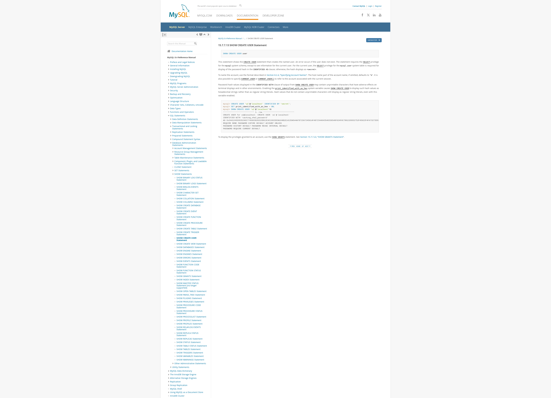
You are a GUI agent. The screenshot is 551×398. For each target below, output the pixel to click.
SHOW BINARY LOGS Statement (191, 183)
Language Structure (179, 101)
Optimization (176, 97)
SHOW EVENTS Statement (188, 261)
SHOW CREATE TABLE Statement (191, 228)
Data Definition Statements (185, 119)
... (244, 38)
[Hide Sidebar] (164, 35)
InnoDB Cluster (177, 396)
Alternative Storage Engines (183, 378)
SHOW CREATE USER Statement (186, 239)
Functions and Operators (182, 112)
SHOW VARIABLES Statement (190, 356)
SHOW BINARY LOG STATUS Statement (189, 178)
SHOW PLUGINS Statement (189, 298)
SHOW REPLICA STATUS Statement (187, 334)
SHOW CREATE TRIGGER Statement (187, 233)
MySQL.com (204, 15)
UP (303, 146)
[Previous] (197, 34)
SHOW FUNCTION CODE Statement (187, 265)
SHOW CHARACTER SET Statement (187, 193)
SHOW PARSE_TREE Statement (190, 295)
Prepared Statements (182, 135)
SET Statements (181, 170)
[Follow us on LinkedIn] (373, 15)
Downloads (224, 15)
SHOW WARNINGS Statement (190, 359)
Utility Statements (180, 367)
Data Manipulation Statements (187, 122)
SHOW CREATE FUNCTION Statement (188, 218)
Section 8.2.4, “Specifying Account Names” (287, 75)
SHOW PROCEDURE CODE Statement (188, 306)
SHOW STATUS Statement (188, 342)
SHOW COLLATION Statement (190, 198)
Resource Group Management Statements (188, 153)
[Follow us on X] (367, 15)
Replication (175, 381)
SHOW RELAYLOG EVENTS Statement (188, 328)
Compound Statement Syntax (186, 139)
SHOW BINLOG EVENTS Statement (187, 188)
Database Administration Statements (184, 144)
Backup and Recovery (180, 94)
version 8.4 (372, 40)
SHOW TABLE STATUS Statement (191, 346)
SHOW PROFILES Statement (189, 323)
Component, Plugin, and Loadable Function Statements (190, 162)
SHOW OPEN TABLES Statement (191, 291)
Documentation (247, 15)
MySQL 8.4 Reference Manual (230, 38)
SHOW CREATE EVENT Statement (186, 212)
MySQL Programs (178, 83)
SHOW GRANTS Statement (188, 276)
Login (370, 6)
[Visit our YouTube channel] (379, 15)
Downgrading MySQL (180, 76)
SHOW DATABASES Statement (190, 247)
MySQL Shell (176, 389)
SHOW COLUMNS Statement (189, 202)
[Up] (204, 34)
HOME (298, 146)
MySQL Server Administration (184, 87)
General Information (180, 65)
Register (378, 6)
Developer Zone (273, 15)
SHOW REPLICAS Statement (189, 339)
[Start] (200, 34)
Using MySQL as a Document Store (186, 392)
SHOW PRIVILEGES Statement (190, 301)
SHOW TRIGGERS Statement (189, 352)
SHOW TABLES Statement (188, 349)
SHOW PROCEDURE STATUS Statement (189, 312)
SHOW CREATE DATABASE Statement (188, 206)
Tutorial (173, 80)
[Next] (208, 34)
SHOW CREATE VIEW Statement (191, 244)
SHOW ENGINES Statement (189, 254)
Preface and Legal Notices (182, 62)
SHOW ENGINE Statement (188, 250)
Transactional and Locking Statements (184, 127)
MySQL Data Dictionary (181, 371)
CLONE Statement (182, 167)
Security (174, 90)
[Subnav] (169, 65)
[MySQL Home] (179, 11)
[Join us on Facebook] (361, 15)
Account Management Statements (190, 148)
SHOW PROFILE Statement (188, 320)
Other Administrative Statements (190, 363)
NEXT (307, 146)
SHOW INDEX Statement (187, 279)
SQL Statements (177, 115)
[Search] (195, 43)
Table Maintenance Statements (189, 157)
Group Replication (178, 385)
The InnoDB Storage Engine (183, 374)
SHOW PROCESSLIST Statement (191, 316)
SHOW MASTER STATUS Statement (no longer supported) (187, 285)
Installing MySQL (178, 69)
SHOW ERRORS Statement (188, 257)
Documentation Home (182, 51)
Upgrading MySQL (178, 72)
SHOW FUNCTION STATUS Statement (188, 271)
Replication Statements (183, 132)
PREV (293, 146)
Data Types (175, 108)
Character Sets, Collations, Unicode (186, 105)
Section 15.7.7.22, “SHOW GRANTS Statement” (322, 137)
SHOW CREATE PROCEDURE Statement (189, 224)
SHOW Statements (183, 174)
